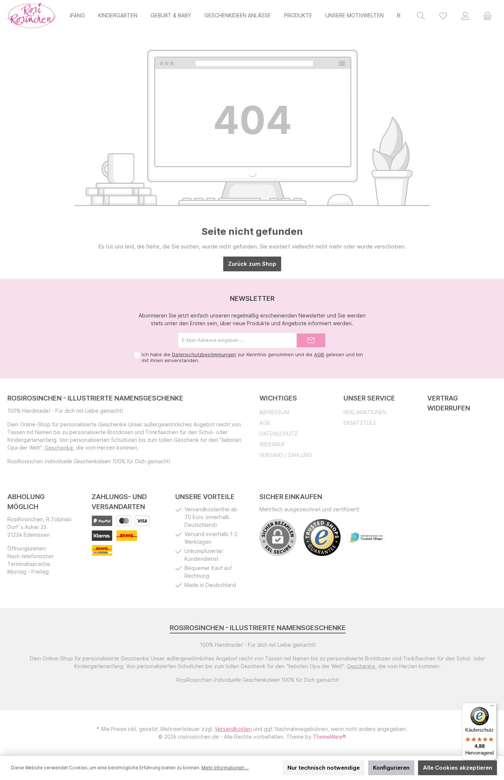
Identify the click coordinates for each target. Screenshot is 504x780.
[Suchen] (421, 15)
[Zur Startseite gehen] (31, 15)
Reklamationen (365, 412)
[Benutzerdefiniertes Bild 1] (102, 520)
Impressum (274, 412)
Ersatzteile (360, 423)
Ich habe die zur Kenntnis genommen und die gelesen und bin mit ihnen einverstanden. (252, 357)
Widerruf (272, 444)
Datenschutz (278, 433)
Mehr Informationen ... (225, 767)
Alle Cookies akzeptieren (457, 767)
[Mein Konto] (465, 15)
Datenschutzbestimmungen (204, 354)
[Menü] (492, 707)
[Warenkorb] (487, 15)
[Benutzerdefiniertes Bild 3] (102, 535)
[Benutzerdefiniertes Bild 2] (133, 520)
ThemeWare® (329, 736)
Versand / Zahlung (285, 455)
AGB (319, 354)
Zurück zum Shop (252, 263)
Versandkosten (233, 729)
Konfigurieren (391, 767)
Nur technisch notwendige (323, 767)
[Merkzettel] (443, 15)
